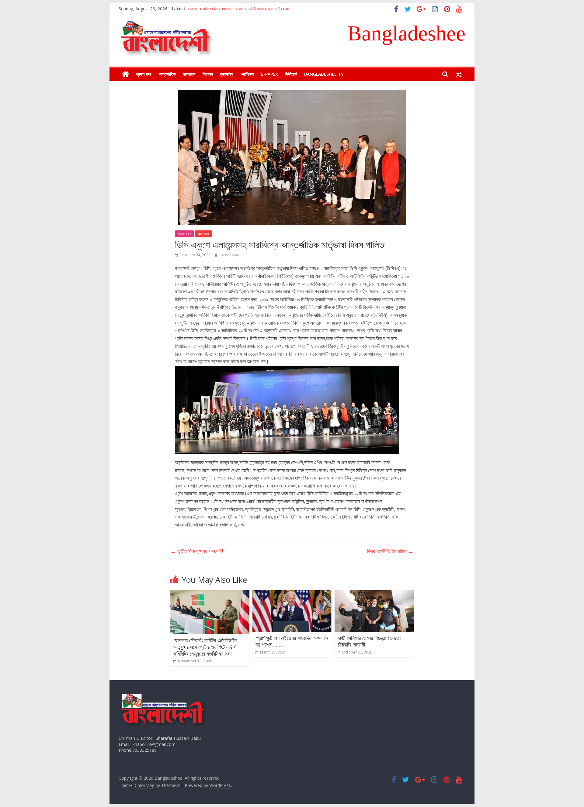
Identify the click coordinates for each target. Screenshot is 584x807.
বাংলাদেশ (189, 74)
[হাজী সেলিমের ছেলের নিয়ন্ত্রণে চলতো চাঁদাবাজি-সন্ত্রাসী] (374, 594)
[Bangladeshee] (125, 74)
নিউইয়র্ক (291, 74)
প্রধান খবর (143, 74)
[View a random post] (458, 74)
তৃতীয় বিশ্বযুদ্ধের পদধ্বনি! (196, 551)
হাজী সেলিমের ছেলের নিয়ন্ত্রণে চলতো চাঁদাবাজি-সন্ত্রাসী (369, 641)
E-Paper (269, 74)
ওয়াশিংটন (247, 74)
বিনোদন (208, 74)
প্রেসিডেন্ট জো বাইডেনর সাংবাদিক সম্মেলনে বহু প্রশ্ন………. (291, 641)
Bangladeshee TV (324, 74)
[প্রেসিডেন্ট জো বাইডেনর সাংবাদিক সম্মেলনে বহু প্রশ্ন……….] (292, 594)
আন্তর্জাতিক (167, 74)
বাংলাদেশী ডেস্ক (229, 254)
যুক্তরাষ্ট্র (226, 74)
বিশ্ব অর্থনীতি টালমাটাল (390, 551)
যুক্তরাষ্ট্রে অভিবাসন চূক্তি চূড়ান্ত (212, 9)
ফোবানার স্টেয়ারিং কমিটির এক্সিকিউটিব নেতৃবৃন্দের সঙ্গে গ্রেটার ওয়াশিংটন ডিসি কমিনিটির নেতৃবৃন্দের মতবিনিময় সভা (205, 646)
